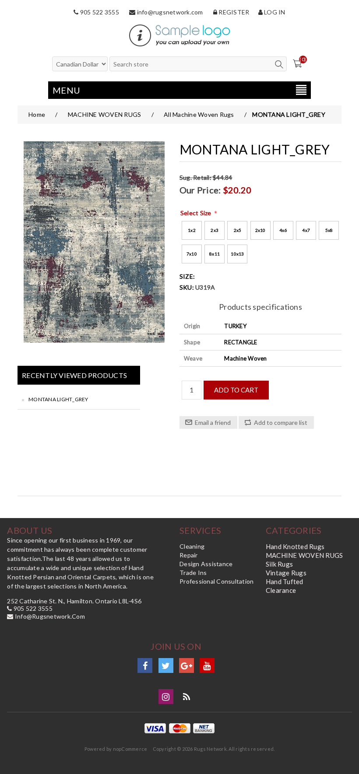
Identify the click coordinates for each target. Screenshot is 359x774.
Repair (189, 555)
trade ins (193, 572)
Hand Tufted (284, 581)
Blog (186, 696)
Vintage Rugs (286, 573)
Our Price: (200, 190)
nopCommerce (130, 749)
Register (233, 12)
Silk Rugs (279, 564)
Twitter (165, 665)
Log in (274, 12)
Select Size (196, 213)
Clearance (281, 590)
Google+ (186, 665)
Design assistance (206, 563)
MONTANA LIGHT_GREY (58, 399)
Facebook (144, 665)
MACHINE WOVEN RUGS (304, 555)
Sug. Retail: (195, 177)
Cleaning (192, 546)
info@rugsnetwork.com (169, 12)
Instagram (165, 696)
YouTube (207, 665)
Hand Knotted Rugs (295, 546)
